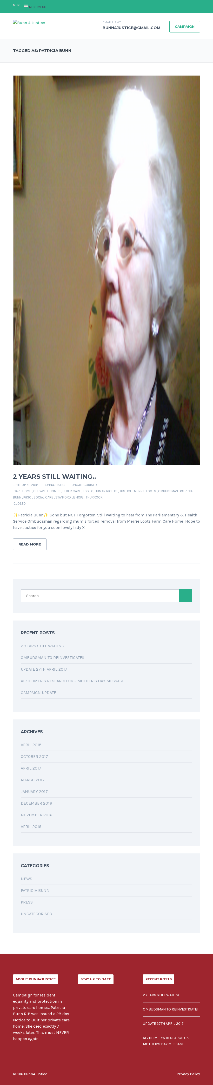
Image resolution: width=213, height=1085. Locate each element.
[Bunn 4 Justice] (29, 22)
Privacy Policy (188, 1074)
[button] (37, 7)
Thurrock (94, 497)
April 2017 (31, 768)
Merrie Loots (145, 491)
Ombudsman (168, 491)
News (26, 878)
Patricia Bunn (35, 890)
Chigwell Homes (47, 491)
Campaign (185, 26)
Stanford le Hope (69, 497)
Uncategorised (84, 485)
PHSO (27, 497)
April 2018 (31, 744)
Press (27, 902)
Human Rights (106, 491)
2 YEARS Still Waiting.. (54, 476)
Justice (125, 491)
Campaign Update (38, 692)
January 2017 (34, 791)
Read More (29, 544)
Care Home (22, 491)
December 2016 (36, 803)
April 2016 (31, 826)
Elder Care (72, 491)
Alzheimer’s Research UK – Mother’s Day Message (72, 680)
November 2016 (36, 814)
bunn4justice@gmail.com (131, 27)
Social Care (43, 497)
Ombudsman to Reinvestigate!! (52, 657)
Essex (88, 491)
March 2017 (33, 779)
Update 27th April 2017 (44, 669)
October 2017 (34, 756)
